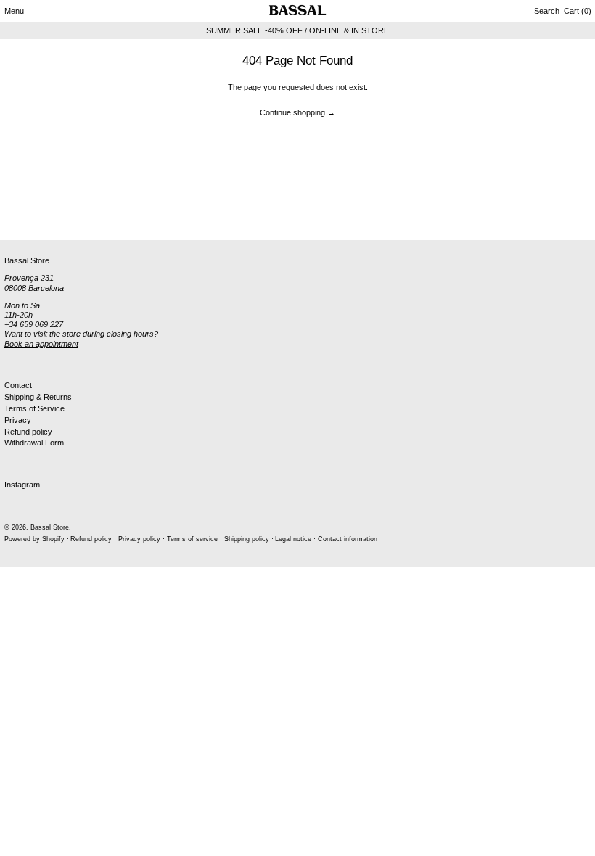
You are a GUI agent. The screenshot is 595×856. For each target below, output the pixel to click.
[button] (546, 11)
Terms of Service (34, 408)
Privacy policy (139, 539)
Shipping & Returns (38, 396)
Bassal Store (49, 527)
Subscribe (22, 216)
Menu (14, 11)
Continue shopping (292, 112)
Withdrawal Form (34, 442)
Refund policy (28, 431)
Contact (18, 385)
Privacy (17, 420)
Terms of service (192, 539)
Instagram (22, 484)
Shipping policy (246, 539)
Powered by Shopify (34, 539)
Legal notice (293, 539)
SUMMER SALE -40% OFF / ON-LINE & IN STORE (297, 30)
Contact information (347, 539)
